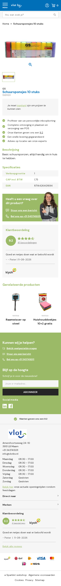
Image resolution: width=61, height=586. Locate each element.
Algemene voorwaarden (41, 575)
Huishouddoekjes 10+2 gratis (44, 321)
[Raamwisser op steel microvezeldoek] (15, 302)
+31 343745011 (10, 450)
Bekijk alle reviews (12, 546)
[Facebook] (10, 406)
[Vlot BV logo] (16, 5)
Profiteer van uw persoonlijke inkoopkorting (31, 120)
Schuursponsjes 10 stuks (28, 23)
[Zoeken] (55, 15)
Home (6, 23)
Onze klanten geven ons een (25, 132)
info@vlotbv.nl (10, 453)
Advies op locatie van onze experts (27, 141)
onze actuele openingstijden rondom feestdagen (29, 488)
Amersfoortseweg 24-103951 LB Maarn (16, 444)
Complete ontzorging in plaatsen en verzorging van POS (28, 126)
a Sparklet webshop (15, 575)
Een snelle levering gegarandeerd (26, 136)
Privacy (29, 580)
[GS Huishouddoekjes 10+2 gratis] (45, 302)
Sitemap (40, 580)
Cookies (19, 580)
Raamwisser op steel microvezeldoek (15, 323)
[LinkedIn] (5, 406)
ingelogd (21, 105)
